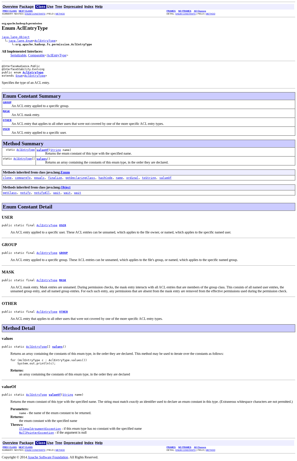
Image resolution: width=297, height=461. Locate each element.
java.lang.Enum (20, 40)
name (119, 177)
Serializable (18, 55)
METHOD (60, 14)
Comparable (36, 55)
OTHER (7, 120)
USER (6, 129)
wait (56, 192)
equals (39, 177)
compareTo (23, 177)
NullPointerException (36, 432)
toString (149, 177)
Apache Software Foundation (48, 457)
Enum (19, 75)
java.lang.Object (16, 37)
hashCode (105, 177)
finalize (55, 177)
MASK (6, 111)
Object (65, 187)
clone (7, 177)
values (42, 158)
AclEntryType (45, 40)
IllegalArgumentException (40, 428)
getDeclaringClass (80, 177)
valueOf (43, 150)
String (55, 150)
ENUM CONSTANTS (35, 14)
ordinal (132, 177)
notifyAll (42, 192)
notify (25, 192)
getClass (10, 192)
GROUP (7, 102)
